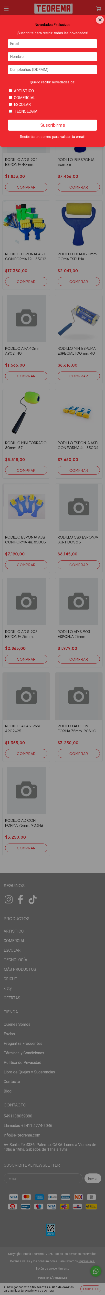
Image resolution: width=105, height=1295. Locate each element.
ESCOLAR (22, 104)
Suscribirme (52, 125)
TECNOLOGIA (25, 111)
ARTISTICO (24, 91)
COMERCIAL (24, 97)
